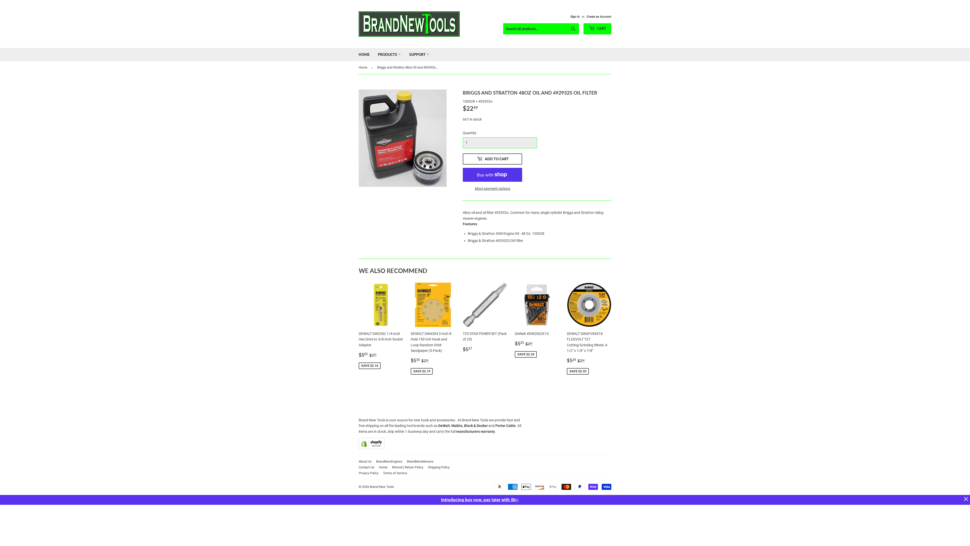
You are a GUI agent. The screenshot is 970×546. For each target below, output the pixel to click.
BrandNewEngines (389, 461)
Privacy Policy (368, 473)
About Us (365, 461)
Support (417, 54)
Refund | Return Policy (407, 467)
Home (364, 54)
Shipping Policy (439, 467)
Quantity (469, 133)
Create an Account (599, 16)
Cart (601, 28)
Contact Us (366, 467)
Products (388, 54)
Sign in (575, 16)
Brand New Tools (382, 487)
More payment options (492, 189)
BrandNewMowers (420, 461)
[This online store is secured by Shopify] (371, 448)
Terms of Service (395, 473)
